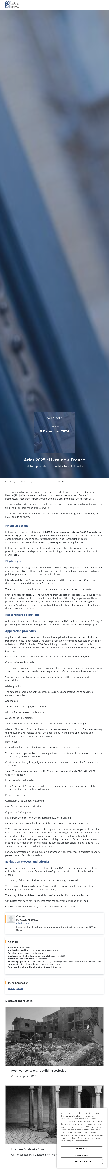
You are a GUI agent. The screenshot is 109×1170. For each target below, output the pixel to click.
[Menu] (101, 5)
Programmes (16, 482)
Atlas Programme (45, 482)
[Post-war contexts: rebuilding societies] (54, 1045)
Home (7, 482)
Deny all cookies (81, 1155)
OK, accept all (81, 1149)
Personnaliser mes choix (82, 1161)
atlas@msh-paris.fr (25, 923)
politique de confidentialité (77, 1141)
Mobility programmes (30, 482)
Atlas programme (15, 988)
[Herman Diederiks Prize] (54, 1124)
